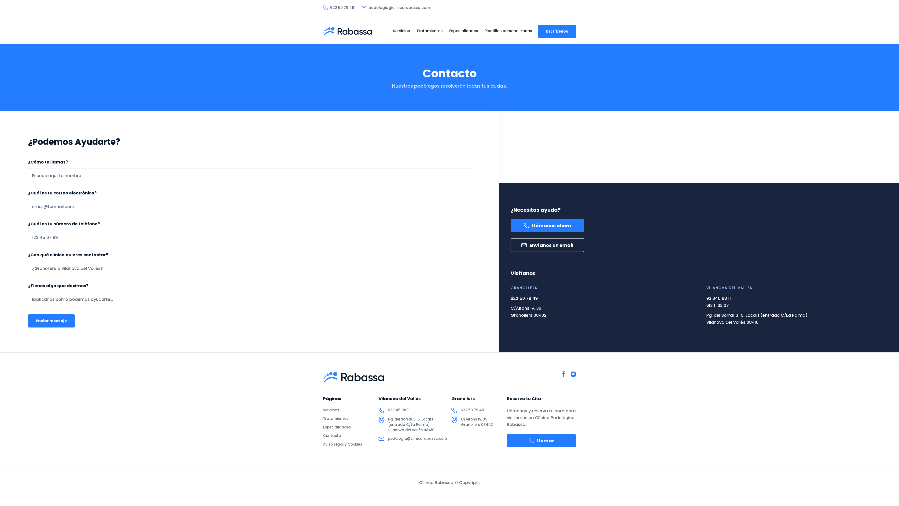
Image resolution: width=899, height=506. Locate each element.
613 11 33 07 (717, 305)
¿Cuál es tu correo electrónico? (62, 193)
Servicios (401, 30)
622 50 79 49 (524, 298)
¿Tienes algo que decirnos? (58, 285)
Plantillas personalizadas (508, 30)
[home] (348, 31)
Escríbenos (557, 31)
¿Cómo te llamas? (48, 162)
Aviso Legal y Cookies (342, 444)
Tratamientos (429, 30)
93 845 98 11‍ (718, 298)
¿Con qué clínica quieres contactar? (68, 255)
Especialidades (463, 30)
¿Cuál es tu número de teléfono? (64, 224)
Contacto (332, 435)
